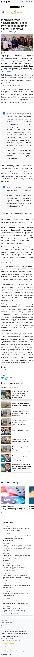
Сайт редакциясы (6, 624)
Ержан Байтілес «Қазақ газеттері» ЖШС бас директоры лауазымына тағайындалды (17, 538)
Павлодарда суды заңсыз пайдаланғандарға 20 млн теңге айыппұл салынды (14, 568)
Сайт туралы (5, 626)
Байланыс (4, 620)
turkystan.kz (6, 71)
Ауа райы (4, 647)
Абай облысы (5, 369)
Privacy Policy (5, 628)
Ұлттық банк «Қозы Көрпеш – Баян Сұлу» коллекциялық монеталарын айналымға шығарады (17, 548)
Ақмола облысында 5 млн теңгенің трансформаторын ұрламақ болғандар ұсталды (16, 577)
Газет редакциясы (6, 622)
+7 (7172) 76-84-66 (9, 638)
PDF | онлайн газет (7, 643)
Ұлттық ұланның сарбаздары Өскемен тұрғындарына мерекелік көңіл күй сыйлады (16, 558)
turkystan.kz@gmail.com (12, 640)
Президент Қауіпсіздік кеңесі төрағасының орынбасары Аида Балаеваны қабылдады (14, 611)
